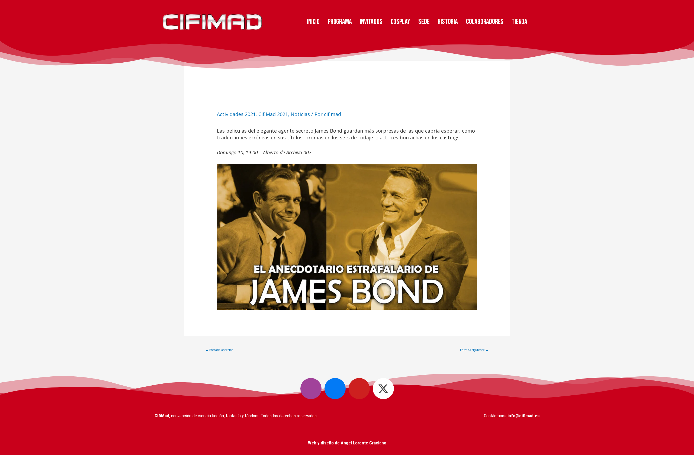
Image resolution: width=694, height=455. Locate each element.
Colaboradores (484, 21)
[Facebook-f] (335, 388)
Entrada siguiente (474, 350)
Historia (448, 21)
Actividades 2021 (236, 114)
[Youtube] (359, 388)
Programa (340, 21)
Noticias (300, 114)
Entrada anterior (219, 350)
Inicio (313, 21)
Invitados (371, 21)
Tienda (519, 21)
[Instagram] (311, 388)
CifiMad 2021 (273, 114)
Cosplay (400, 21)
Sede (423, 21)
